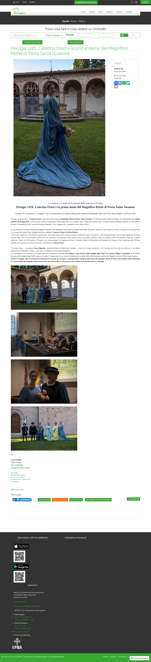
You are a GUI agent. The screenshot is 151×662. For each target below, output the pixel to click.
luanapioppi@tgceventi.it (20, 468)
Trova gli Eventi (75, 42)
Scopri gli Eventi (44, 499)
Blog (100, 12)
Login (17, 2)
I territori (109, 12)
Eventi (92, 12)
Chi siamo (123, 657)
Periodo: (70, 35)
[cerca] (124, 35)
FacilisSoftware (41, 657)
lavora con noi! (21, 597)
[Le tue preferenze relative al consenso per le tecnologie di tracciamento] (139, 658)
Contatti (32, 2)
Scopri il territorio (76, 499)
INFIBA (20, 657)
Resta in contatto (21, 592)
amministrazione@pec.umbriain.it (27, 606)
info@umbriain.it (20, 602)
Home (25, 2)
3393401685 (18, 465)
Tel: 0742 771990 (22, 632)
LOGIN (145, 2)
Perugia (16, 494)
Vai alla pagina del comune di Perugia (98, 499)
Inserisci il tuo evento (32, 42)
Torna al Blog (132, 499)
